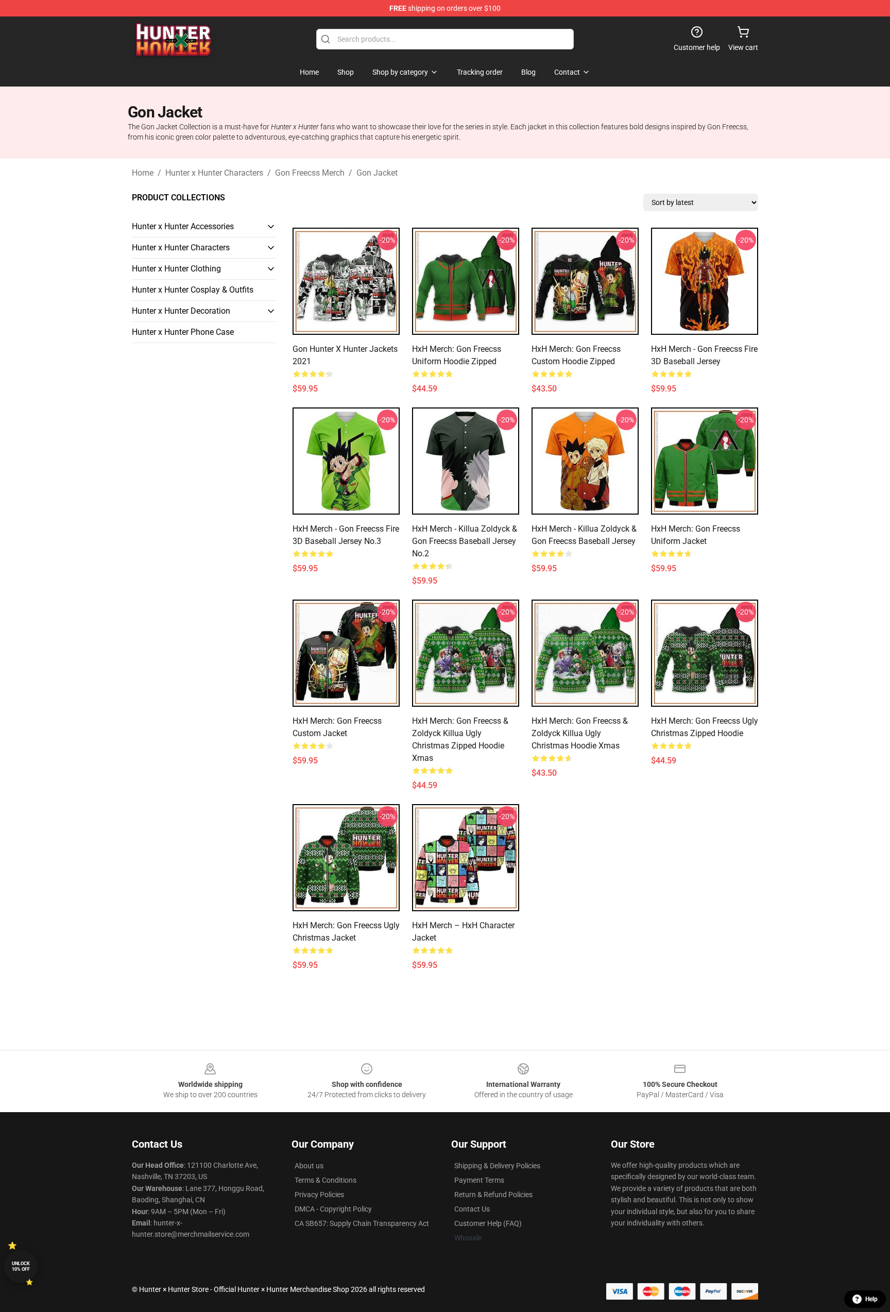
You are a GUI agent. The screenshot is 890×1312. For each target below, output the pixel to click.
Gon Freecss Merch (310, 173)
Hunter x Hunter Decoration (181, 311)
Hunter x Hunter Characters (214, 173)
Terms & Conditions (325, 1180)
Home (142, 173)
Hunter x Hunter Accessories (183, 226)
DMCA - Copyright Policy (333, 1209)
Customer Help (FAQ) (488, 1223)
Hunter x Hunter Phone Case (183, 332)
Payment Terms (479, 1180)
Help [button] (871, 1299)
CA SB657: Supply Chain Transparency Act (362, 1223)
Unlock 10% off (21, 1266)
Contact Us (472, 1209)
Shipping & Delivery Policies (497, 1166)
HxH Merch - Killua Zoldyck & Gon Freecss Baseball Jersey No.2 (464, 541)
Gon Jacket (377, 173)
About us (309, 1166)
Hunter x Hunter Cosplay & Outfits (192, 290)
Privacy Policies (319, 1194)
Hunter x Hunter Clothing (176, 269)
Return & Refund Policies (493, 1194)
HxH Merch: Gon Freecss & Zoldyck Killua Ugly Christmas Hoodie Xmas (580, 733)
